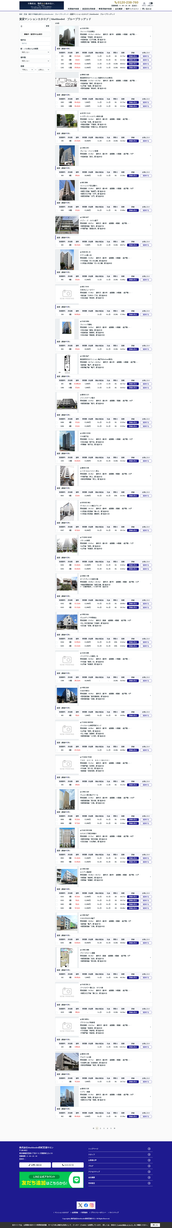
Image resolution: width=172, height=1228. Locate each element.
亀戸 (87, 356)
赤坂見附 (91, 771)
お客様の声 (92, 1160)
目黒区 (84, 576)
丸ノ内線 (84, 733)
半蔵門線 (84, 228)
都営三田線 (85, 191)
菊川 (92, 226)
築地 (87, 321)
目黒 (89, 122)
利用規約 (84, 1212)
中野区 (84, 614)
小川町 (93, 736)
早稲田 (90, 37)
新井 (87, 687)
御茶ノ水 (91, 662)
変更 (47, 26)
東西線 (83, 37)
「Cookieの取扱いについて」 (125, 1225)
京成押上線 (85, 1063)
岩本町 (90, 537)
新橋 (86, 182)
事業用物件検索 (105, 9)
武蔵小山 (94, 127)
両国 (89, 1097)
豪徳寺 (96, 514)
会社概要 (119, 9)
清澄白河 (93, 228)
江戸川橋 (93, 40)
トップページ (93, 1149)
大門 (94, 194)
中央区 (84, 321)
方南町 (96, 623)
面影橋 (93, 42)
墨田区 (84, 394)
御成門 (93, 191)
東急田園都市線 (87, 585)
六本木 (87, 286)
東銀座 (92, 335)
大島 (92, 803)
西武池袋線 (85, 88)
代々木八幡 (98, 263)
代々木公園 (94, 261)
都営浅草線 (85, 196)
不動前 (93, 124)
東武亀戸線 (85, 367)
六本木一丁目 (93, 295)
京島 (87, 1054)
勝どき (88, 984)
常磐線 (83, 444)
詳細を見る (133, 56)
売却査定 (91, 1183)
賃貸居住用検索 (88, 9)
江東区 (84, 148)
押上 (91, 477)
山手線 (83, 86)
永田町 (92, 766)
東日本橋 (89, 830)
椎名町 (93, 88)
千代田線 (84, 261)
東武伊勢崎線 (86, 479)
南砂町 (90, 878)
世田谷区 (84, 502)
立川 (87, 394)
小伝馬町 (93, 841)
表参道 (90, 1028)
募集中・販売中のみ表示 (33, 34)
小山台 (88, 113)
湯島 (87, 653)
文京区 (84, 28)
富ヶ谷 (88, 252)
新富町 (92, 333)
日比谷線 (84, 298)
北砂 (87, 792)
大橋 (87, 576)
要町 (91, 83)
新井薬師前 (95, 696)
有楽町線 (84, 40)
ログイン (144, 5)
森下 (87, 217)
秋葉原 (90, 549)
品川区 (84, 113)
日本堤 (88, 433)
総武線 (83, 365)
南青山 (87, 1019)
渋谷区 (84, 252)
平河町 (90, 757)
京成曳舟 (94, 1063)
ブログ (90, 1166)
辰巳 (87, 148)
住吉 (92, 959)
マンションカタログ (62, 1212)
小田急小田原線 (87, 263)
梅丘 (89, 502)
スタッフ (91, 1154)
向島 (87, 468)
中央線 (83, 662)
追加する (146, 56)
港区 (83, 182)
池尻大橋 (97, 585)
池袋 (87, 74)
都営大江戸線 (86, 194)
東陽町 (90, 880)
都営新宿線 (85, 226)
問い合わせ (147, 9)
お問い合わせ (36, 1165)
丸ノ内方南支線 (87, 623)
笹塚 (89, 626)
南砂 (87, 869)
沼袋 (92, 699)
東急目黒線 (85, 124)
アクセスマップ (94, 1172)
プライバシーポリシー (98, 1212)
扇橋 (87, 950)
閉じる (155, 1225)
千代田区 (84, 537)
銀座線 (83, 771)
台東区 (84, 433)
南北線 (83, 295)
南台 (87, 614)
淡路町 (92, 733)
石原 (87, 1088)
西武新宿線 (85, 696)
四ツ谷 (90, 768)
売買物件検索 (73, 9)
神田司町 (90, 722)
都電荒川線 (85, 42)
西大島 (93, 800)
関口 (87, 28)
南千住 (92, 442)
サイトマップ (114, 1212)
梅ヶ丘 (96, 511)
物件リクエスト (132, 9)
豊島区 (84, 74)
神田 (89, 546)
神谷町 (92, 298)
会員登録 (75, 1212)
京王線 (83, 626)
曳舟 (94, 1065)
